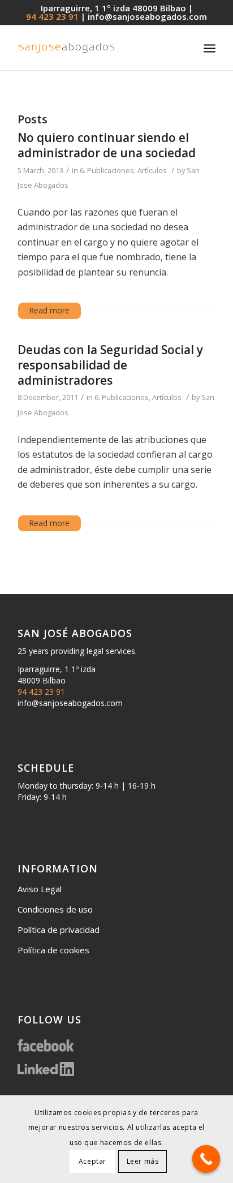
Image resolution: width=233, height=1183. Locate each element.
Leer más (143, 1161)
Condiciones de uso (55, 909)
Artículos (152, 170)
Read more (49, 310)
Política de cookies (53, 950)
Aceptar (92, 1161)
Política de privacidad (59, 929)
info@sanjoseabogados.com (147, 16)
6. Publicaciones (107, 170)
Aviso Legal (40, 888)
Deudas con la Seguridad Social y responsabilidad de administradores (110, 365)
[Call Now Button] (206, 1159)
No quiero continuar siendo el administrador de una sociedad (107, 145)
